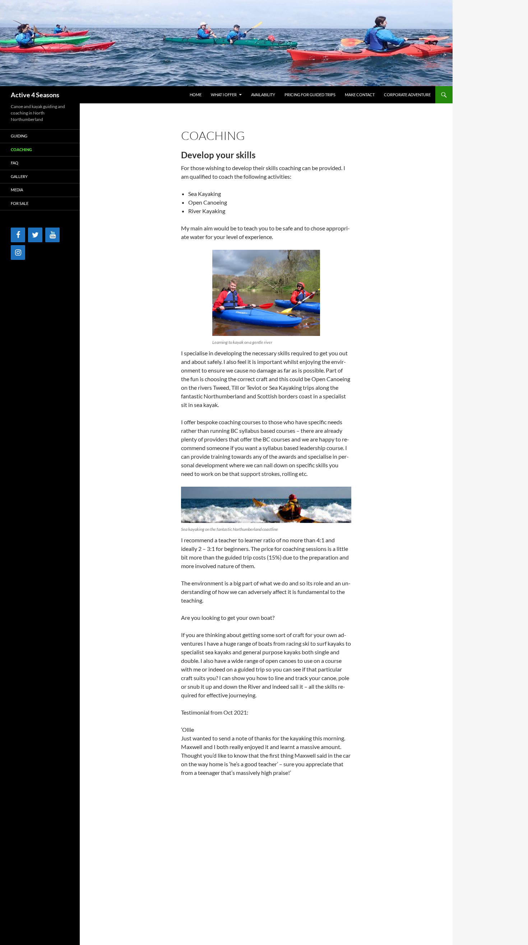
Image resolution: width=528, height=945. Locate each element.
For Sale (19, 203)
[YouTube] (52, 235)
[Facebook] (18, 235)
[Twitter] (35, 235)
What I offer (224, 94)
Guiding (19, 136)
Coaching (21, 149)
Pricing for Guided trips (309, 94)
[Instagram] (18, 252)
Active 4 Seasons (35, 95)
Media (17, 189)
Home (196, 94)
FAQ (14, 162)
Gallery (19, 176)
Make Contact (360, 94)
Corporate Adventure (407, 94)
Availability (263, 94)
